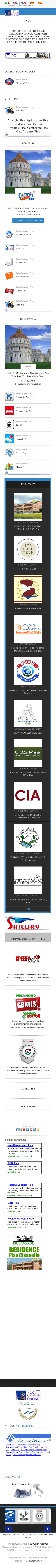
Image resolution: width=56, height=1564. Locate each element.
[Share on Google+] (24, 1129)
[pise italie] (23, 3)
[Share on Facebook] (17, 1129)
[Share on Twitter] (34, 1129)
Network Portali (27, 5)
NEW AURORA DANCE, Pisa (28, 733)
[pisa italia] (7, 3)
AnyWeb (6, 1535)
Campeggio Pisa (37, 127)
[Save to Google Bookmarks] (20, 1129)
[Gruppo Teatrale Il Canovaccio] (28, 880)
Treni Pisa (20, 425)
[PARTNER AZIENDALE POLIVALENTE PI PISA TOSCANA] (6, 1516)
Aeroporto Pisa (22, 397)
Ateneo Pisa (21, 453)
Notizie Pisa (21, 263)
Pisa (13, 1535)
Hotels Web (42, 1535)
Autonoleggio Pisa (24, 411)
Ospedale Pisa (22, 439)
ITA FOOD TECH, (27, 569)
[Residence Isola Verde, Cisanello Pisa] (28, 507)
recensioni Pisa (22, 277)
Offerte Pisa (21, 291)
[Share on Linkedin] (27, 1129)
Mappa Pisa (21, 467)
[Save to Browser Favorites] (38, 1129)
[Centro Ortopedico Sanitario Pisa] (28, 753)
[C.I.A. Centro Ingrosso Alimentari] (28, 795)
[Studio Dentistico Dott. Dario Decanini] (28, 628)
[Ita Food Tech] (28, 549)
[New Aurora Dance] (28, 713)
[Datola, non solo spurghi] (28, 671)
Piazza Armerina (29, 1535)
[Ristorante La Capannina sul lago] (28, 838)
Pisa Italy (32, 1561)
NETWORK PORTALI (39, 1544)
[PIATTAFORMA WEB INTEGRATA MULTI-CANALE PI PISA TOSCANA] (38, 1516)
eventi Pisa (20, 249)
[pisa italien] (31, 3)
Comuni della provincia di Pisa (28, 384)
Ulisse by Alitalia (28, 381)
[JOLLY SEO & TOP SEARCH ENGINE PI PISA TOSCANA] (22, 1516)
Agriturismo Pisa (37, 120)
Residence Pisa (22, 124)
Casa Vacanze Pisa (28, 131)
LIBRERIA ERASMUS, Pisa (28, 608)
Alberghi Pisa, (16, 120)
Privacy (39, 1561)
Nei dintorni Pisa (23, 234)
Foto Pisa (20, 305)
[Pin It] (31, 1129)
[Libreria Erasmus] (28, 589)
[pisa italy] (15, 3)
